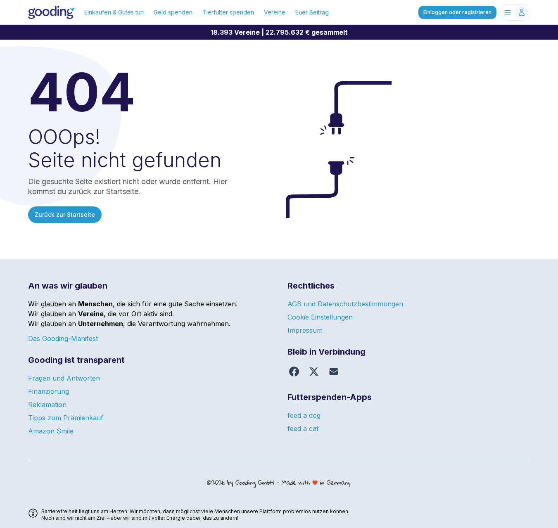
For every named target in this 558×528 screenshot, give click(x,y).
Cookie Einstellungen (320, 317)
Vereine (274, 12)
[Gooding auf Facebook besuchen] (294, 371)
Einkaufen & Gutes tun (114, 12)
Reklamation (47, 404)
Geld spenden (173, 12)
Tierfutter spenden (228, 12)
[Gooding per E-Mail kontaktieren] (333, 371)
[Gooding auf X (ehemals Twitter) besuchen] (314, 371)
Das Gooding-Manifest (63, 338)
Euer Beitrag (312, 12)
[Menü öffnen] (515, 12)
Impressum (305, 330)
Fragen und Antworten (64, 378)
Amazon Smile (51, 431)
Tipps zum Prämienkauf (65, 418)
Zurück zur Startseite (65, 214)
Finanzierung (48, 391)
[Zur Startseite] (51, 12)
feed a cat (302, 428)
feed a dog (304, 415)
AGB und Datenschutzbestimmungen (345, 304)
